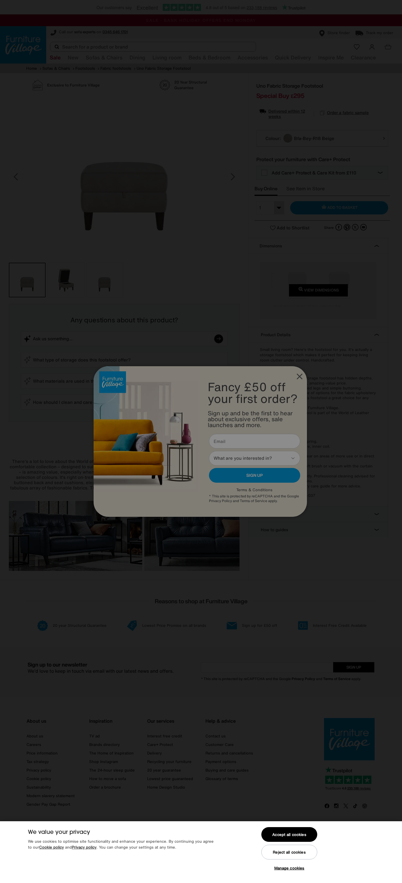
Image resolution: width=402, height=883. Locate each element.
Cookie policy (51, 847)
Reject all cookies (289, 852)
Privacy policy (84, 847)
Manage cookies (289, 868)
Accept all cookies (289, 834)
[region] (201, 852)
